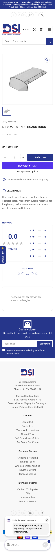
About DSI (27, 422)
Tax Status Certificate (27, 442)
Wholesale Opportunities (27, 466)
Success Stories (27, 474)
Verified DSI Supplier (27, 489)
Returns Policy (27, 461)
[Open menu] (49, 29)
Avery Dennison (9, 122)
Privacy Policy (27, 497)
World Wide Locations (27, 430)
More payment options (27, 171)
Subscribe (45, 343)
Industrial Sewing (27, 469)
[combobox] (27, 41)
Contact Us (27, 426)
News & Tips (27, 434)
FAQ (28, 493)
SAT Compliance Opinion (27, 438)
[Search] (49, 41)
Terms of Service (27, 501)
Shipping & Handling (27, 457)
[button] (12, 243)
